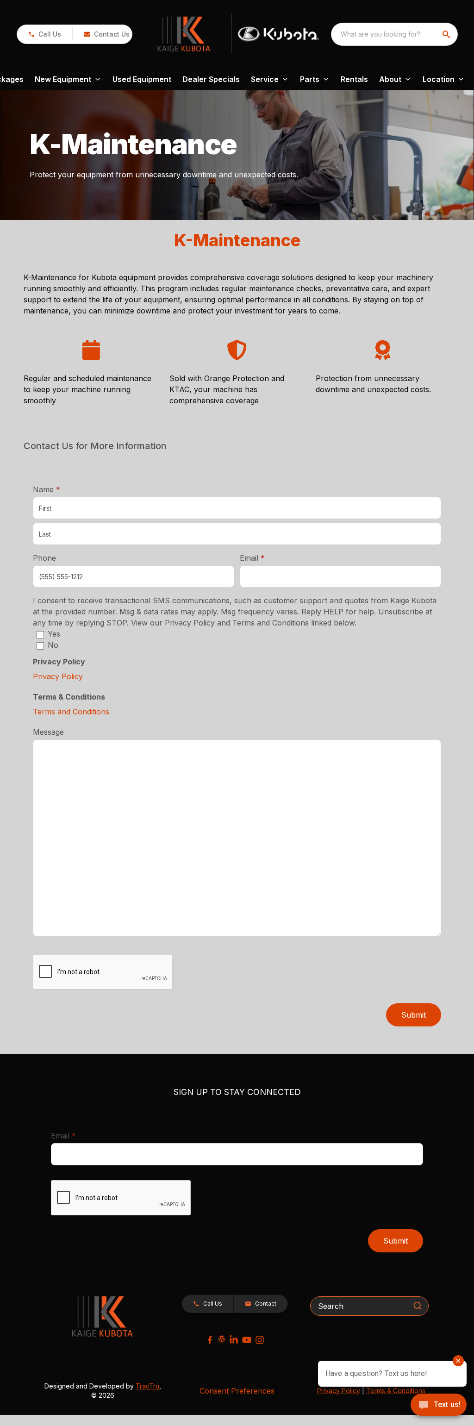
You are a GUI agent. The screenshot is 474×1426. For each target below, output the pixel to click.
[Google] (221, 1339)
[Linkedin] (233, 1340)
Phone (44, 558)
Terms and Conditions (71, 711)
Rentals (354, 79)
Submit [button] (413, 1014)
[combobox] (394, 34)
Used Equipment (141, 79)
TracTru (147, 1386)
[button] (44, 34)
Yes (54, 633)
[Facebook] (209, 1340)
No (53, 645)
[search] (447, 34)
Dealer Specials (211, 79)
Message (48, 732)
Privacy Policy (58, 676)
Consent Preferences (237, 1390)
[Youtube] (246, 1340)
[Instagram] (259, 1340)
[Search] (417, 1305)
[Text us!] (438, 1405)
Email (266, 558)
